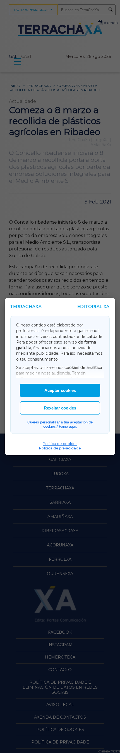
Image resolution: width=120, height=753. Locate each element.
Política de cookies (60, 443)
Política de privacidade (60, 448)
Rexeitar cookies (60, 408)
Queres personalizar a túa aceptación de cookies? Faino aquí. (60, 424)
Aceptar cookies (60, 390)
